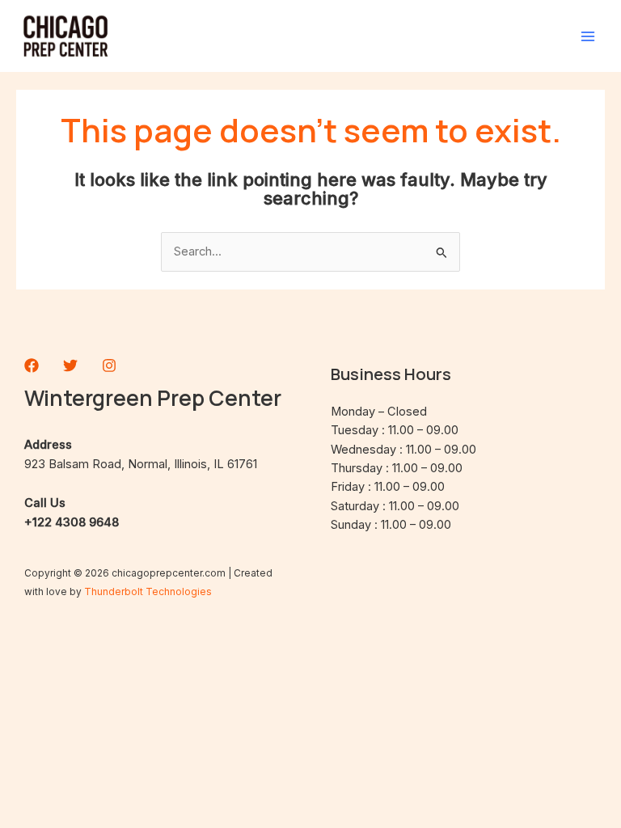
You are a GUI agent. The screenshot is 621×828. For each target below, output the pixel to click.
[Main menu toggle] (588, 36)
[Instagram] (109, 365)
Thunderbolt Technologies (148, 592)
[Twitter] (70, 365)
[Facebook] (31, 365)
